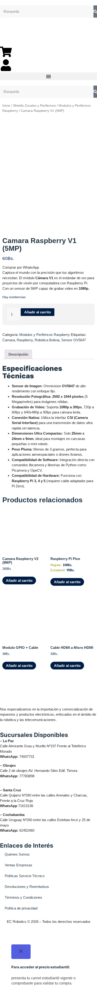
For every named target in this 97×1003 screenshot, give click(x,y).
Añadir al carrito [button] (19, 580)
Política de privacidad (21, 908)
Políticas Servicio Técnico (24, 876)
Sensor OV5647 (73, 340)
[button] (48, 76)
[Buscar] (95, 11)
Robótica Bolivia (47, 340)
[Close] (21, 951)
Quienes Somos (17, 854)
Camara (8, 340)
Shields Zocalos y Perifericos (34, 105)
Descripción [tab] (18, 354)
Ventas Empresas (18, 865)
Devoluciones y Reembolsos (27, 887)
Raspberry (25, 340)
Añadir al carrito (37, 312)
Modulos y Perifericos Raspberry (44, 335)
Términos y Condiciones (23, 897)
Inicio (6, 105)
